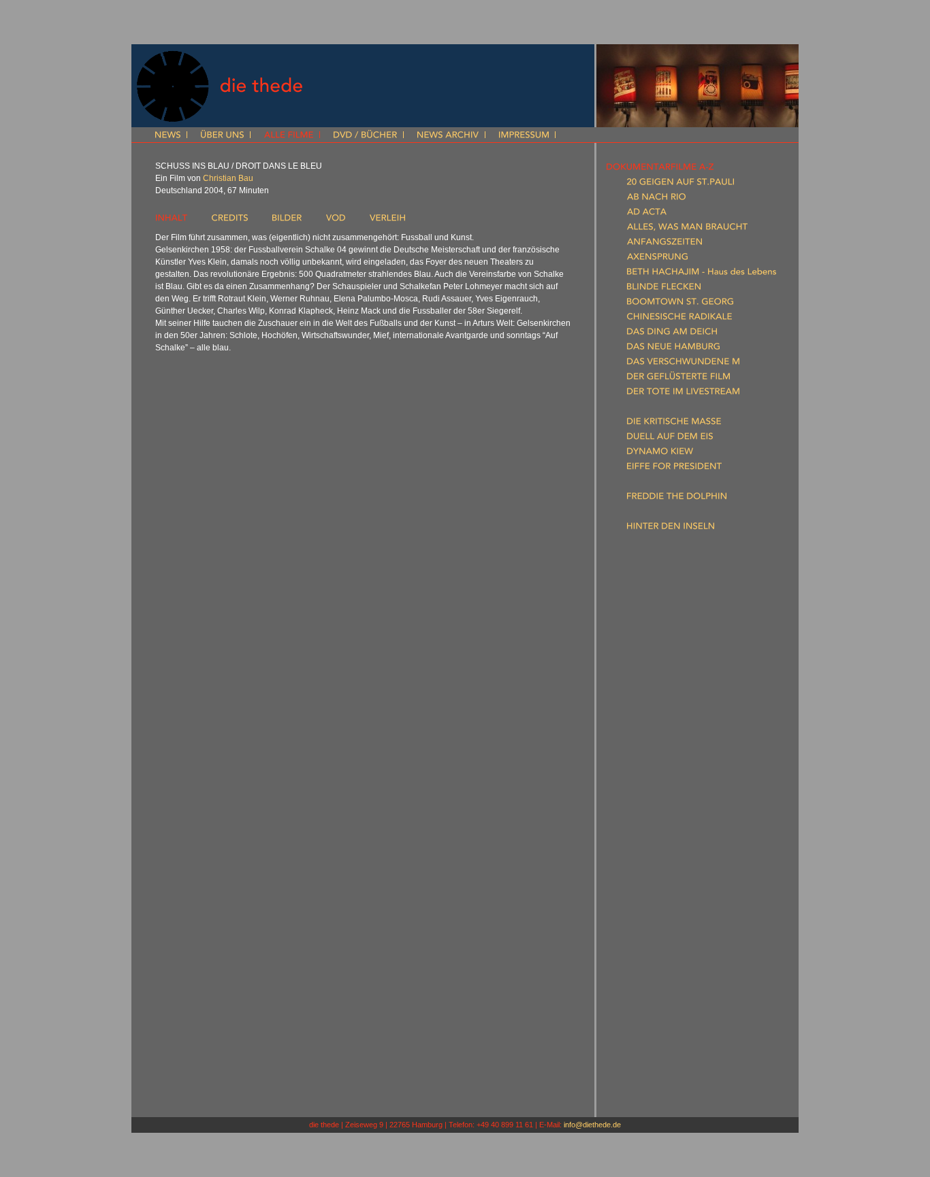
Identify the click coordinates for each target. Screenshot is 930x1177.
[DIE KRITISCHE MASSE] (674, 423)
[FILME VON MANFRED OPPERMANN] (684, 1052)
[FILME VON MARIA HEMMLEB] (670, 992)
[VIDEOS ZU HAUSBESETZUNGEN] (676, 872)
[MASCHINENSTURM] (669, 588)
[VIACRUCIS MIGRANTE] (675, 798)
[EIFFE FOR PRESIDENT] (674, 468)
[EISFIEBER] (648, 483)
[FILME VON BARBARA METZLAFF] (677, 1037)
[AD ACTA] (647, 214)
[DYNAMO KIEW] (660, 453)
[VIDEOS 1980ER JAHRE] (655, 902)
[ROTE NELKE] (654, 693)
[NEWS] (167, 136)
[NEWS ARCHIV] (448, 136)
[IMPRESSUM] (524, 136)
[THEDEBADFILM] (661, 768)
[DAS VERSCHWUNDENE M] (683, 364)
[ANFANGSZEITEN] (664, 244)
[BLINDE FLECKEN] (664, 289)
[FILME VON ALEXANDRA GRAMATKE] (685, 977)
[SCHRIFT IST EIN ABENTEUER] (689, 708)
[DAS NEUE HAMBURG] (673, 349)
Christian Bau (228, 178)
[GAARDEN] (649, 513)
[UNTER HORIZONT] (666, 783)
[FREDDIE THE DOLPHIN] (676, 498)
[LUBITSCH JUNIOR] (666, 573)
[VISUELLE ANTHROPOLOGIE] (667, 932)
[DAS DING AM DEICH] (672, 334)
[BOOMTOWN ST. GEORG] (680, 304)
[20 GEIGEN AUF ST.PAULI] (680, 184)
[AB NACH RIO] (656, 199)
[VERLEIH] (387, 220)
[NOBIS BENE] (653, 633)
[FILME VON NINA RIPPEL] (659, 1067)
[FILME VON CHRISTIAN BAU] (666, 962)
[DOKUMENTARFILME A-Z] (660, 169)
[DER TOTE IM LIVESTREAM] (683, 393)
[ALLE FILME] (288, 136)
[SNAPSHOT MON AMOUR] (682, 738)
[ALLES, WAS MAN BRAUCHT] (687, 229)
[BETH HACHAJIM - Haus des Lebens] (701, 274)
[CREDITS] (230, 220)
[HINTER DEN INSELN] (670, 528)
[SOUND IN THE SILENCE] (679, 753)
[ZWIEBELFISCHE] (661, 827)
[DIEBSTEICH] (652, 408)
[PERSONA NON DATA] (673, 648)
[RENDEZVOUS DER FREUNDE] (689, 663)
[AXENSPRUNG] (657, 259)
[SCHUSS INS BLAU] (665, 723)
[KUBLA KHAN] (655, 558)
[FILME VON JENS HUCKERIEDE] (672, 1022)
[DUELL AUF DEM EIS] (670, 438)
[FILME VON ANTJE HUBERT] (665, 1007)
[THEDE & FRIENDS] (646, 1082)
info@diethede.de (592, 1125)
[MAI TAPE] (647, 603)
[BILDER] (287, 220)
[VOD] (335, 220)
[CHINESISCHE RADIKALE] (679, 319)
